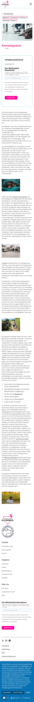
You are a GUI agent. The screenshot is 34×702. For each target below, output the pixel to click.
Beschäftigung (7, 571)
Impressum (5, 646)
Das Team (5, 588)
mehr (28, 692)
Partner (4, 553)
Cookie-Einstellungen (9, 656)
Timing (4, 263)
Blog (3, 595)
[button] (30, 4)
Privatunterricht (7, 574)
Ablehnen (6, 692)
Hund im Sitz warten (19, 197)
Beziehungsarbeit (10, 457)
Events (4, 567)
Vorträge (4, 578)
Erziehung (5, 564)
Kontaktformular (7, 546)
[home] (5, 4)
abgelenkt (18, 394)
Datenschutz (6, 649)
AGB (3, 652)
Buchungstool (6, 550)
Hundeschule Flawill (8, 592)
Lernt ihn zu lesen (22, 439)
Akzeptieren (18, 692)
